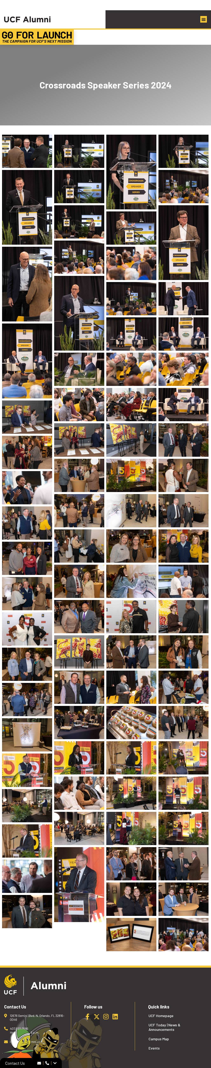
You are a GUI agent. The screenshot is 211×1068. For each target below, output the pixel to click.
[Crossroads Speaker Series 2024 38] (131, 475)
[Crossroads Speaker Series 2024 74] (131, 828)
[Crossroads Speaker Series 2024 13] (27, 207)
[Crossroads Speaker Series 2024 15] (183, 186)
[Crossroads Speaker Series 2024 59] (79, 687)
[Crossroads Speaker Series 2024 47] (27, 558)
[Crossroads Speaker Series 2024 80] (131, 899)
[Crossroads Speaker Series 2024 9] (183, 934)
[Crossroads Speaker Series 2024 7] (79, 793)
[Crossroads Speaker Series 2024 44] (79, 546)
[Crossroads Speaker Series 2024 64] (183, 722)
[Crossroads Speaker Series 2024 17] (183, 242)
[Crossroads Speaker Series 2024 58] (27, 664)
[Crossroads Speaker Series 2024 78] (131, 863)
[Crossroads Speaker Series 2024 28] (131, 369)
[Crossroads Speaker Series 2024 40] (79, 510)
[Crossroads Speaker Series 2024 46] (183, 546)
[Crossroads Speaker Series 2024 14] (79, 186)
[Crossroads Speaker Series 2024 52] (131, 616)
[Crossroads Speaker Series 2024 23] (183, 298)
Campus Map (159, 1039)
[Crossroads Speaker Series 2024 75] (183, 828)
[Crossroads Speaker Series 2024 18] (131, 228)
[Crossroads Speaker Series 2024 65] (27, 734)
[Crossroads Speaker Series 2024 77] (79, 884)
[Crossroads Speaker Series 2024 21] (79, 313)
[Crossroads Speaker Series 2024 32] (27, 417)
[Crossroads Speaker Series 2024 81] (183, 899)
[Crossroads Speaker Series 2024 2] (27, 284)
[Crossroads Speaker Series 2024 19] (79, 257)
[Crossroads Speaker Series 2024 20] (131, 263)
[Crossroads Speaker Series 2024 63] (131, 722)
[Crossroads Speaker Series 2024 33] (79, 440)
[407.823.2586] (47, 1063)
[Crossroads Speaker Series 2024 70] (131, 793)
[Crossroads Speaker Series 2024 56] (131, 652)
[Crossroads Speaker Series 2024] (27, 151)
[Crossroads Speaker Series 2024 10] (79, 151)
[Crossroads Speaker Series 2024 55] (79, 652)
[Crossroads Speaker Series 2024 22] (131, 298)
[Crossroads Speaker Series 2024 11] (131, 172)
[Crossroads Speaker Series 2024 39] (183, 475)
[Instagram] (106, 1017)
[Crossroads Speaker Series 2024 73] (79, 828)
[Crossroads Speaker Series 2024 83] (131, 934)
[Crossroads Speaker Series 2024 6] (131, 687)
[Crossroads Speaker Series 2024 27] (79, 369)
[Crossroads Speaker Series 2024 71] (183, 793)
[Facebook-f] (87, 1017)
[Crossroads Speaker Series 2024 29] (183, 369)
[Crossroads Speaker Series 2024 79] (183, 863)
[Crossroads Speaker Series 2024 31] (183, 404)
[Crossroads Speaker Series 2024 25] (183, 334)
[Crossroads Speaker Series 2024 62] (79, 722)
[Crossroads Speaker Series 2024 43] (27, 523)
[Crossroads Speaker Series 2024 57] (183, 652)
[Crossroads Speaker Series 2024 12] (183, 151)
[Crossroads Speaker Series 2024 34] (131, 440)
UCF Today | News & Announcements (164, 1027)
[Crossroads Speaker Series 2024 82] (27, 911)
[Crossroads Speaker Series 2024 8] (27, 876)
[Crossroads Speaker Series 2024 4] (27, 487)
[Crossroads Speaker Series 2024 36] (27, 452)
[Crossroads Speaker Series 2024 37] (79, 475)
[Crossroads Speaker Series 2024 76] (27, 841)
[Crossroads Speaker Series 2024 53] (183, 616)
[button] (203, 19)
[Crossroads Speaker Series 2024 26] (27, 360)
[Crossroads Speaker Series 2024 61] (27, 699)
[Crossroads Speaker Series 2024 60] (183, 687)
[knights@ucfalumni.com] (39, 1063)
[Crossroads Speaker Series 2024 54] (27, 629)
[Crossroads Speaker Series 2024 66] (79, 757)
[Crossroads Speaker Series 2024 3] (79, 404)
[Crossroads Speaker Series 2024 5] (183, 581)
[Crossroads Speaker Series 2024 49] (131, 581)
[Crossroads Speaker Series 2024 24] (131, 334)
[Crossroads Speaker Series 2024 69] (27, 770)
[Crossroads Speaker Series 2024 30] (131, 404)
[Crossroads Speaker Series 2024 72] (27, 805)
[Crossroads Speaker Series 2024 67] (131, 757)
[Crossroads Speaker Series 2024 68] (183, 757)
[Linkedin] (115, 1017)
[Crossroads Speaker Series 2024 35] (183, 440)
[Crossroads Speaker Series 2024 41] (131, 510)
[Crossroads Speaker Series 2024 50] (27, 593)
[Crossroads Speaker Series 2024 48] (79, 581)
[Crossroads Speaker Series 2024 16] (79, 222)
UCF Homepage (161, 1016)
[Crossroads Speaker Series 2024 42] (183, 510)
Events (154, 1048)
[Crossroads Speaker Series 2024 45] (131, 546)
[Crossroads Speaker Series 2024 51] (79, 616)
